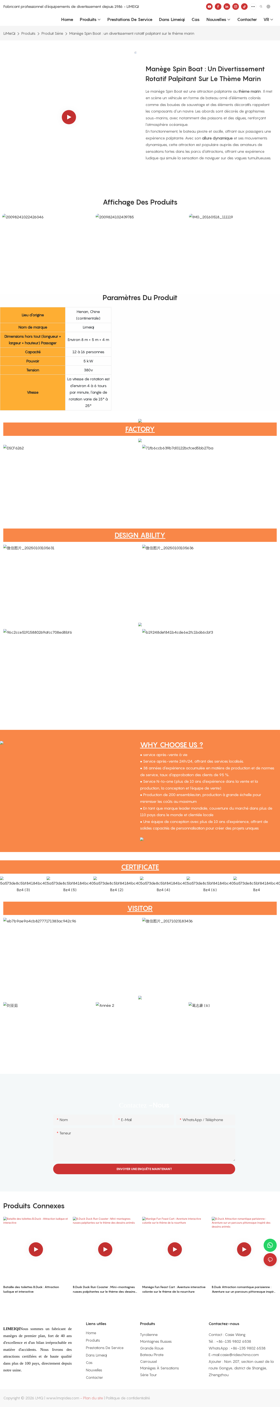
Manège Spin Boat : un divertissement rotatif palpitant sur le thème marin (131, 33)
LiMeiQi (9, 33)
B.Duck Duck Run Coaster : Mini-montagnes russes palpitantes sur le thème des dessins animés (104, 1289)
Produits (28, 33)
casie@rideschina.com (239, 1355)
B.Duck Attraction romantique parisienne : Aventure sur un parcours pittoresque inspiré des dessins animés (244, 1289)
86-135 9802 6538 (234, 1341)
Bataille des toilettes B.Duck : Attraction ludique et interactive (31, 1289)
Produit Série (52, 33)
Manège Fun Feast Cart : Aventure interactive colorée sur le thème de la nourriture (174, 1289)
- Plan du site (91, 1398)
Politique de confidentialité (128, 1398)
